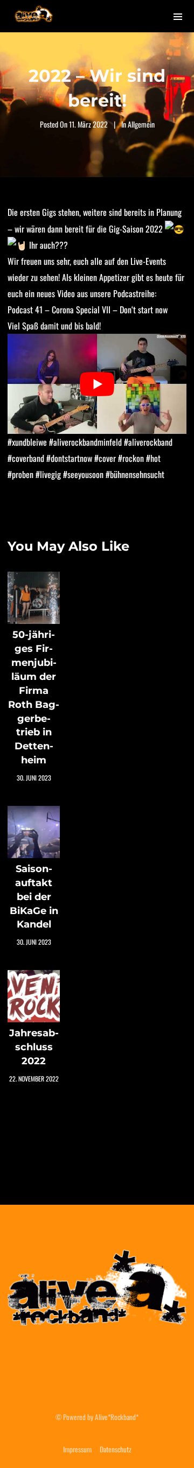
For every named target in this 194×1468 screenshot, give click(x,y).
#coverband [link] (26, 458)
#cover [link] (105, 458)
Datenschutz (115, 1449)
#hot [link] (153, 458)
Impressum (77, 1449)
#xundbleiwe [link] (27, 442)
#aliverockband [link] (148, 442)
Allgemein (141, 124)
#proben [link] (20, 474)
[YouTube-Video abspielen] (97, 384)
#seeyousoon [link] (83, 474)
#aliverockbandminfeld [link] (85, 442)
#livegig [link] (48, 474)
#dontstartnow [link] (69, 458)
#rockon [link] (131, 458)
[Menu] (178, 16)
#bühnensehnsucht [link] (135, 474)
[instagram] (97, 1367)
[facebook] (71, 1367)
